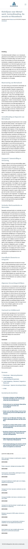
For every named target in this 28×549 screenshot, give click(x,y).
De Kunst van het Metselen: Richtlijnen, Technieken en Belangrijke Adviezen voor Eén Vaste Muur (14, 419)
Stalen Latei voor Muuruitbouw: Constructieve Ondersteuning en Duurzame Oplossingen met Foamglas (14, 412)
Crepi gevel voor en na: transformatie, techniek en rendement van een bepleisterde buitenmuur (13, 521)
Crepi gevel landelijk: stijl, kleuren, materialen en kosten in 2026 (14, 497)
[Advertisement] (14, 37)
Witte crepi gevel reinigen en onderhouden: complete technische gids (14, 458)
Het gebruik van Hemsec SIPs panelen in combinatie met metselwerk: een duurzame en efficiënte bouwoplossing (14, 426)
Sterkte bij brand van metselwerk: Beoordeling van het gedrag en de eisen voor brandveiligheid (14, 405)
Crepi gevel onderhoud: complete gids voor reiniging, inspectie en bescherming (13, 481)
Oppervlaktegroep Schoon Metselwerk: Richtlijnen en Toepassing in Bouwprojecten (14, 439)
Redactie (12, 19)
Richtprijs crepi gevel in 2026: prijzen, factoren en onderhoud (13, 513)
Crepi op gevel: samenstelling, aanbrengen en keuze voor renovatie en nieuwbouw (13, 473)
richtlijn (5, 388)
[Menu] (25, 4)
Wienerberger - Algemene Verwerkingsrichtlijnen (14, 385)
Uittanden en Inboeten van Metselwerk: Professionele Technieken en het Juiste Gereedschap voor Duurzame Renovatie (14, 399)
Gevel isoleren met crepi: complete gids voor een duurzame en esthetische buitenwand (13, 530)
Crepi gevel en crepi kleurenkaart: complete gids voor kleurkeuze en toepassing (14, 505)
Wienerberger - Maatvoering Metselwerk (13, 375)
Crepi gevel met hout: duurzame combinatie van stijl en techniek (13, 489)
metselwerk (4, 20)
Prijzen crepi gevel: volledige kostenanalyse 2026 (13, 466)
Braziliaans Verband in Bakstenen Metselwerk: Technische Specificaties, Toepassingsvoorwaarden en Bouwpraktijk (14, 433)
